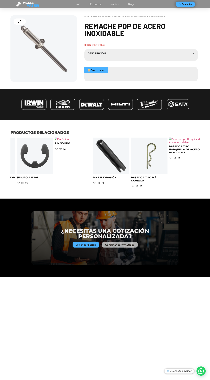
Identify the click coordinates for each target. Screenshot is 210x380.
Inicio (86, 16)
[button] (201, 371)
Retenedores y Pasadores (117, 16)
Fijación (97, 16)
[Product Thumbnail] (20, 21)
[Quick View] (22, 148)
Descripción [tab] (97, 70)
